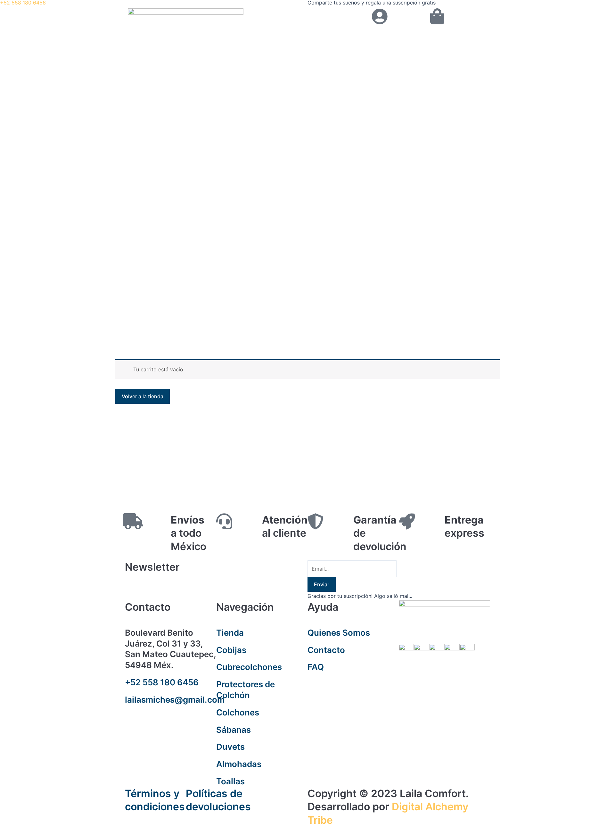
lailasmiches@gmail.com (175, 700)
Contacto (326, 650)
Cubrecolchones (249, 667)
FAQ (316, 667)
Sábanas (233, 730)
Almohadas (238, 764)
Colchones (237, 712)
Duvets (230, 747)
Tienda (230, 633)
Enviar (321, 584)
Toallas (230, 781)
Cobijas (231, 650)
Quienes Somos (339, 633)
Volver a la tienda (142, 396)
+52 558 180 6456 (162, 682)
